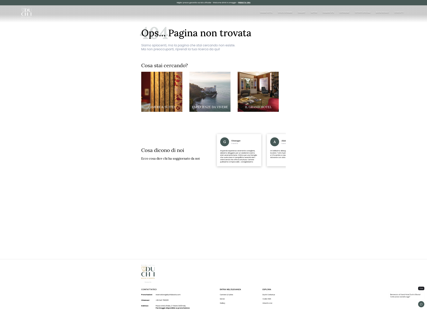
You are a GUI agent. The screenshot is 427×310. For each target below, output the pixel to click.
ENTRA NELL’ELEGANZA (230, 289)
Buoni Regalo (382, 12)
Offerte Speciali (362, 12)
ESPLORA (267, 289)
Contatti (398, 12)
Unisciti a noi (267, 303)
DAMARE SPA (328, 12)
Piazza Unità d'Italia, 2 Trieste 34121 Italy (171, 306)
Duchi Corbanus (269, 295)
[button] (282, 172)
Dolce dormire (285, 12)
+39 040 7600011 (162, 300)
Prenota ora (244, 2)
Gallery (301, 12)
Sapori (314, 12)
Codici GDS (267, 299)
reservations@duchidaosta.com (168, 295)
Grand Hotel (266, 12)
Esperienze (344, 12)
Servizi (222, 299)
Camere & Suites (226, 295)
